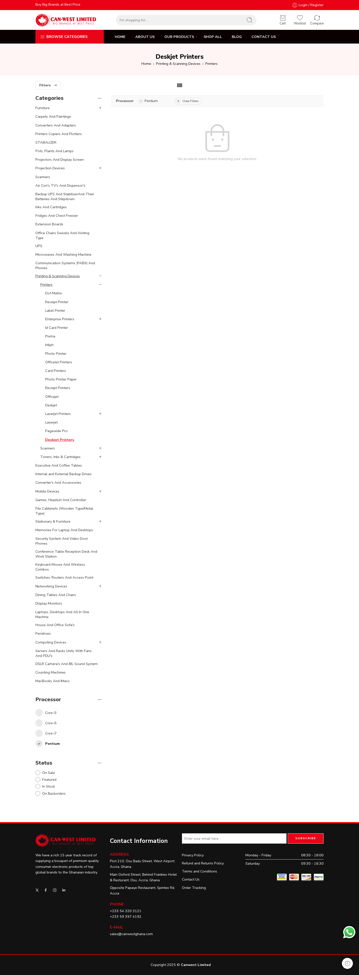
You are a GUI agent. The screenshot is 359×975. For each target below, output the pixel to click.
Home (146, 63)
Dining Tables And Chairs (55, 594)
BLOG (237, 36)
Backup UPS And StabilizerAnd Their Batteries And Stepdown (64, 196)
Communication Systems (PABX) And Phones (65, 265)
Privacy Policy (193, 855)
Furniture (42, 107)
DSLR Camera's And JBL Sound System (66, 663)
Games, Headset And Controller (60, 499)
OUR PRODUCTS (179, 36)
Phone (117, 904)
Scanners (42, 176)
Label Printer (55, 310)
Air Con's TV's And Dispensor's (60, 185)
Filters (45, 85)
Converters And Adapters (55, 125)
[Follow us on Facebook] (46, 890)
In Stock (48, 786)
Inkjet (49, 344)
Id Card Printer (56, 327)
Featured (49, 779)
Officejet (52, 396)
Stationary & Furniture (52, 521)
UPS (38, 245)
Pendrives (43, 633)
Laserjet (51, 422)
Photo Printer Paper (61, 379)
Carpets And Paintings (53, 116)
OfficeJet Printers (58, 362)
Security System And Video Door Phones (61, 541)
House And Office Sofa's (55, 624)
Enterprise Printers (59, 319)
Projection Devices (50, 168)
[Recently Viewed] (347, 963)
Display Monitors (48, 603)
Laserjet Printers (58, 413)
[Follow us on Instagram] (55, 890)
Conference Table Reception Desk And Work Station (66, 554)
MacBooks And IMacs (52, 680)
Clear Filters (190, 101)
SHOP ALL (213, 36)
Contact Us (191, 879)
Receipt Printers (57, 387)
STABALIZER (45, 142)
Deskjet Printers (59, 439)
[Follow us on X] (37, 890)
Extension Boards (49, 224)
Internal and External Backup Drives (63, 473)
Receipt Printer (56, 301)
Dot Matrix (53, 293)
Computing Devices (50, 642)
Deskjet (51, 405)
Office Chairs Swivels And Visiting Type (62, 235)
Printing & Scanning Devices (178, 63)
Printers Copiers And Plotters (58, 133)
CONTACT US (264, 36)
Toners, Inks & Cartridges (60, 456)
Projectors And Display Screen (59, 159)
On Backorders (54, 793)
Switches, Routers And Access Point (64, 577)
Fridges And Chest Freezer (56, 215)
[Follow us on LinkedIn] (64, 890)
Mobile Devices (47, 491)
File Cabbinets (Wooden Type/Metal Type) (64, 511)
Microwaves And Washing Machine (63, 254)
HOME (120, 36)
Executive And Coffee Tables (58, 465)
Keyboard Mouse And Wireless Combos (60, 567)
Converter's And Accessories (58, 482)
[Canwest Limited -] (65, 20)
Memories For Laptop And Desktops (64, 530)
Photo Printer (55, 353)
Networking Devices (51, 586)
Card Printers (55, 370)
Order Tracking (194, 887)
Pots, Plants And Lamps (54, 151)
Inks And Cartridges (51, 207)
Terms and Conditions (199, 871)
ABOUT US (145, 36)
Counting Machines (50, 672)
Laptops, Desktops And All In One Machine (62, 614)
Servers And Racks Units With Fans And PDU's (63, 653)
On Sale (48, 772)
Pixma (50, 336)
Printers (211, 63)
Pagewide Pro (56, 430)
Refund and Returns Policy (203, 863)
